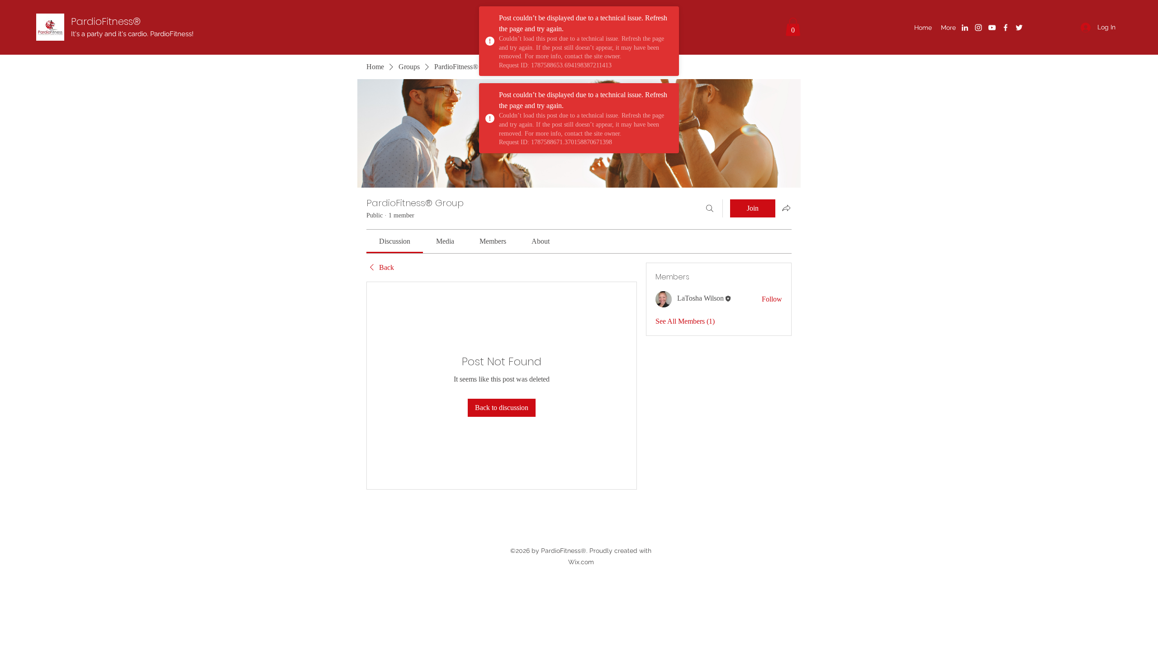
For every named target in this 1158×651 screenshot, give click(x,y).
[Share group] (786, 208)
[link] (394, 241)
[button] (793, 27)
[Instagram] (978, 27)
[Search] (709, 208)
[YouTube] (992, 27)
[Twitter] (1019, 27)
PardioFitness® (106, 21)
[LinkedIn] (964, 27)
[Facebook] (1005, 27)
